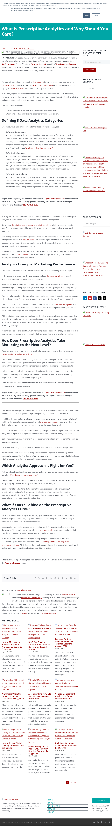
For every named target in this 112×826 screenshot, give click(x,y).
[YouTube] (90, 298)
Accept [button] (86, 15)
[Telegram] (55, 578)
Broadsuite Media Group (31, 597)
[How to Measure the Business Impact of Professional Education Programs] (13, 631)
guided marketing (9, 354)
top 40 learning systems (55, 198)
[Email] (75, 578)
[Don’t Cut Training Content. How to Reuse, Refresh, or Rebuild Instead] (40, 631)
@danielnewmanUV (50, 613)
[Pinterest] (63, 578)
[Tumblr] (59, 578)
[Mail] (104, 298)
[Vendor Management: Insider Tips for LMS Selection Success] (67, 685)
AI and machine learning (43, 85)
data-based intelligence (62, 304)
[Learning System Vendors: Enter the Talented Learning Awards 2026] (67, 630)
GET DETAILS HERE (30, 205)
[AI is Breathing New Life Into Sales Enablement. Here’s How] (40, 685)
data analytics (38, 82)
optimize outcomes (23, 254)
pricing (29, 354)
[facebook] (101, 822)
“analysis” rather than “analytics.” (39, 148)
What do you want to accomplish (23, 475)
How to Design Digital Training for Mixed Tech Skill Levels (13, 745)
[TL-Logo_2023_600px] (10, 799)
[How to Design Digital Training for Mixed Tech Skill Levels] (13, 734)
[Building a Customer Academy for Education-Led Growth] (67, 734)
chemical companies (48, 422)
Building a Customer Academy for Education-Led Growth (66, 745)
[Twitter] (100, 298)
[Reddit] (43, 578)
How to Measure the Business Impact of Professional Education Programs (12, 645)
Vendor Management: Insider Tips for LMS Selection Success (65, 696)
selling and (21, 354)
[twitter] (105, 822)
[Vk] (67, 578)
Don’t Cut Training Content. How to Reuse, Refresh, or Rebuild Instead (39, 645)
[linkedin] (94, 822)
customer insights (9, 85)
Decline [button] (96, 15)
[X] (39, 578)
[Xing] (71, 578)
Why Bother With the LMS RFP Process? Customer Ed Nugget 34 (13, 696)
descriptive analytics (55, 276)
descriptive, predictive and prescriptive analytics (31, 225)
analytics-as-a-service (44, 530)
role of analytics (17, 88)
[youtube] (98, 822)
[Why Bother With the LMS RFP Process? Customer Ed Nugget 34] (13, 685)
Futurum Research (38, 64)
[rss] (109, 822)
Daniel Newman (29, 49)
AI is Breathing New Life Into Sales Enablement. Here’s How (39, 696)
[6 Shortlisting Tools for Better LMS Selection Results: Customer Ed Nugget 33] (40, 736)
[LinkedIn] (47, 578)
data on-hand (28, 240)
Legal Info (51, 822)
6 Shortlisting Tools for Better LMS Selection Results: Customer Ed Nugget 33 (39, 750)
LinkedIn (24, 613)
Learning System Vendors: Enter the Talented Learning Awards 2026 (64, 642)
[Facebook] (35, 578)
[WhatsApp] (51, 578)
